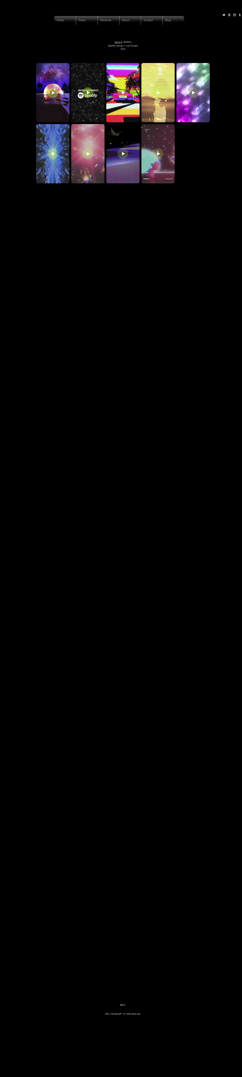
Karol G (118, 42)
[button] (87, 20)
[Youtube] (224, 15)
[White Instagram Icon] (234, 15)
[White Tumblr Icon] (240, 15)
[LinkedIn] (218, 15)
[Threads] (229, 15)
